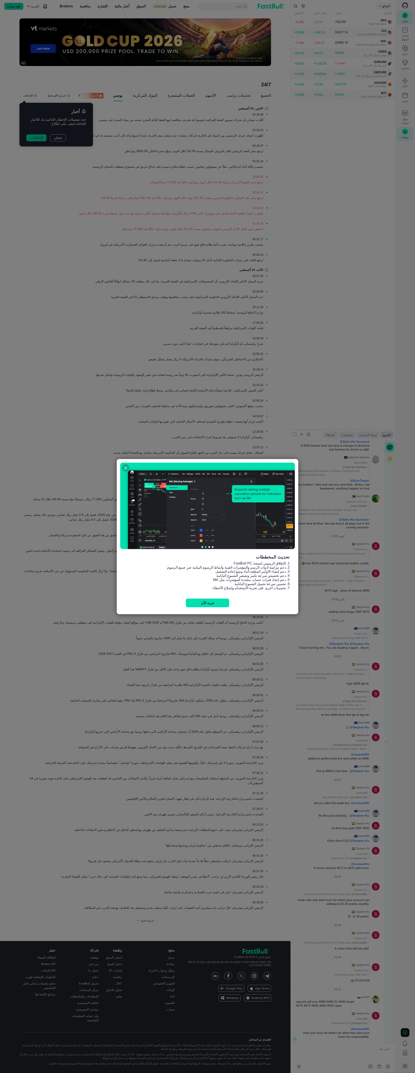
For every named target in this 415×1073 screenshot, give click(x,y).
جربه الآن (207, 603)
